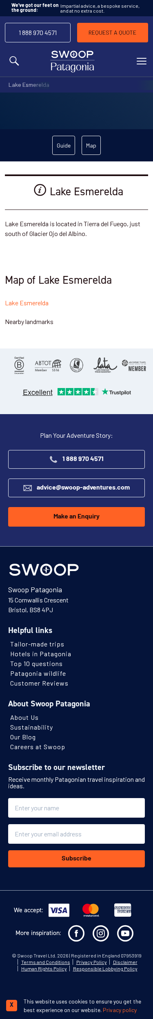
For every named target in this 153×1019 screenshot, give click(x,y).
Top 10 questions (36, 663)
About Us (24, 717)
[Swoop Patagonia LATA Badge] (105, 365)
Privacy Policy (91, 962)
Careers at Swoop (37, 746)
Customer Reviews (39, 683)
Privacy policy (120, 1009)
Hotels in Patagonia (40, 653)
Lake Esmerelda (29, 84)
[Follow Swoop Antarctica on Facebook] (76, 933)
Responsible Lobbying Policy (105, 968)
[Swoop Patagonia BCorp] (19, 365)
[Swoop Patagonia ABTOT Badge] (47, 365)
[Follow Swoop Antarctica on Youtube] (125, 933)
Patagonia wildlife (38, 673)
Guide (64, 145)
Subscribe (76, 859)
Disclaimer (125, 962)
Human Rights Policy (44, 968)
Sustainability (31, 727)
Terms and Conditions (45, 962)
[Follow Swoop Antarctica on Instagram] (101, 933)
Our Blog (23, 737)
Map (91, 145)
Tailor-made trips (37, 644)
